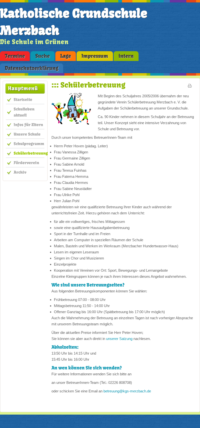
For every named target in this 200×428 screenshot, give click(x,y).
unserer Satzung (119, 339)
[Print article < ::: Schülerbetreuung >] (190, 87)
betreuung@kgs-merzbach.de (127, 391)
